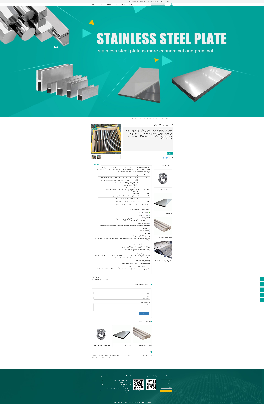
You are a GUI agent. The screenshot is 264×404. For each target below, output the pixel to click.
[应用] (152, 4)
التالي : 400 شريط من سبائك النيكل (100, 279)
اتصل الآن (169, 153)
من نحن (101, 382)
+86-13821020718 (156, 1)
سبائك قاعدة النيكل (160, 118)
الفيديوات (123, 4)
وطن (93, 4)
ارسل (144, 313)
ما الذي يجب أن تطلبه (145, 302)
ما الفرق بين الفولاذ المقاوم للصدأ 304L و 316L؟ (108, 357)
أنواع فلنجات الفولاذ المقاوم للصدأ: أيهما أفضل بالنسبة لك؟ (140, 355)
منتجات (166, 118)
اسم (149, 290)
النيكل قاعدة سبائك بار (149, 118)
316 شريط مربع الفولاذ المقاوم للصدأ (163, 261)
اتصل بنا (130, 4)
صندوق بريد (147, 296)
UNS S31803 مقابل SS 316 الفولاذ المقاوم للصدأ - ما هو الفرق (108, 355)
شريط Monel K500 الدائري (145, 345)
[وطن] (169, 4)
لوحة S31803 (128, 345)
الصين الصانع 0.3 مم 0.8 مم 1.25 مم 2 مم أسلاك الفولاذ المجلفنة (101, 345)
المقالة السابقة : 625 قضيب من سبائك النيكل (102, 277)
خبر (102, 386)
